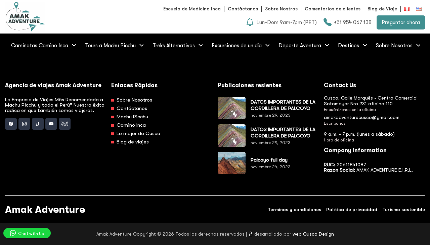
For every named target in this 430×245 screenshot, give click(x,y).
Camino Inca (130, 125)
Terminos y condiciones (294, 209)
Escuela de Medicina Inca (192, 8)
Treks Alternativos (174, 46)
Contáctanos (243, 8)
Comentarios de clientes (332, 8)
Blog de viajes (132, 142)
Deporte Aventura (299, 46)
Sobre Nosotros (394, 46)
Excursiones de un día (237, 46)
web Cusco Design (313, 234)
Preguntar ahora (401, 22)
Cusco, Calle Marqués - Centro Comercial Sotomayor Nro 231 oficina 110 (371, 100)
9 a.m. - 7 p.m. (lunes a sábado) (359, 134)
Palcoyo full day (269, 160)
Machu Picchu (131, 117)
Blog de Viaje (382, 8)
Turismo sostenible (403, 209)
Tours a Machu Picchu (110, 46)
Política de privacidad (351, 209)
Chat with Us (30, 233)
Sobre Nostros (281, 8)
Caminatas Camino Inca (39, 46)
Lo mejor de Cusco (137, 133)
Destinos (348, 46)
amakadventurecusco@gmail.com (361, 117)
